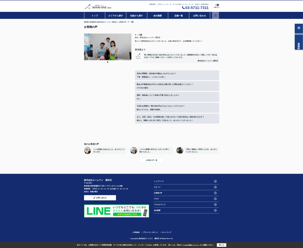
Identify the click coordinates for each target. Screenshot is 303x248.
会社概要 (157, 15)
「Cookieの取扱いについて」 (191, 245)
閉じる (221, 245)
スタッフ (157, 187)
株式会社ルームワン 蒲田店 (208, 61)
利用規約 (137, 232)
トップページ (159, 181)
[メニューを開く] (215, 15)
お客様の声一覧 (151, 160)
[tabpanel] (107, 47)
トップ (94, 15)
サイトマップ (166, 232)
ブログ (156, 199)
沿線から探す (136, 15)
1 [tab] (107, 62)
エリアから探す (115, 15)
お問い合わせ (199, 15)
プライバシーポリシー (150, 232)
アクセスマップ (159, 204)
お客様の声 (158, 193)
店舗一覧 (178, 15)
